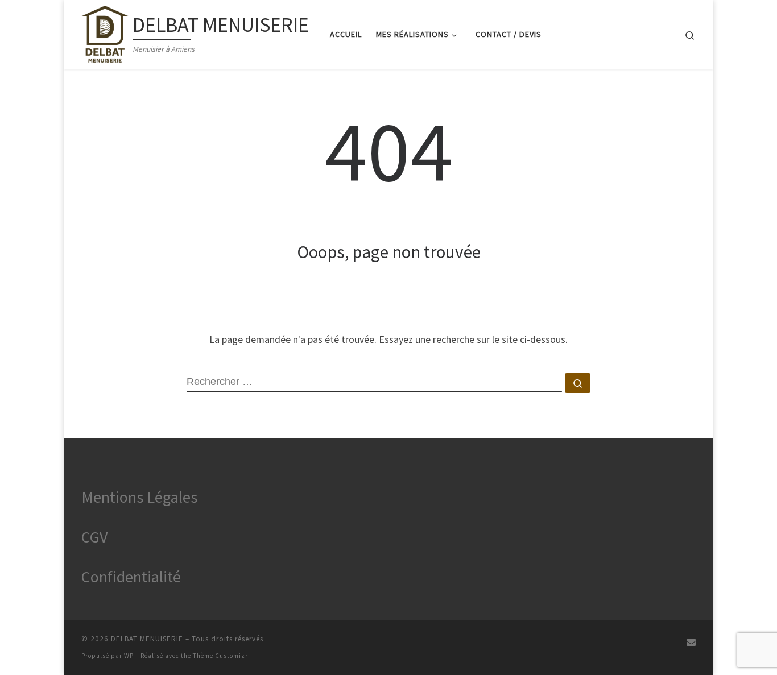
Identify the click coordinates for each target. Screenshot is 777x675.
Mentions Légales (139, 497)
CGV (94, 537)
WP (129, 656)
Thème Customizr (220, 656)
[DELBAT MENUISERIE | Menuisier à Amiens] (105, 32)
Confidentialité (131, 576)
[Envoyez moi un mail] (691, 643)
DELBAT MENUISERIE (147, 639)
